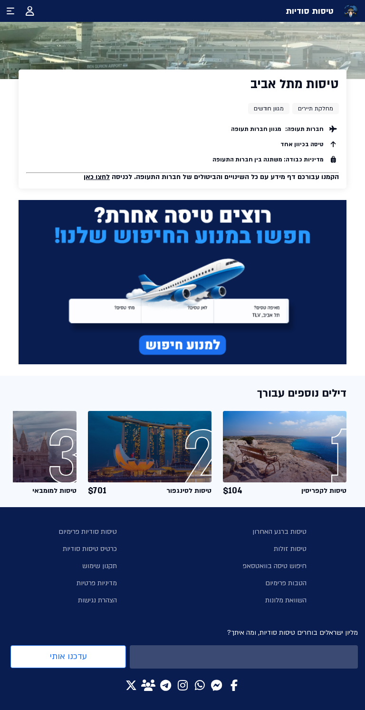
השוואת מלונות (286, 600)
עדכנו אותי (68, 656)
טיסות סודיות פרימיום (87, 531)
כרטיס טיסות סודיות (90, 548)
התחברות (30, 11)
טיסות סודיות (310, 11)
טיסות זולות (290, 548)
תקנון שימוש (99, 565)
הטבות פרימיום (286, 583)
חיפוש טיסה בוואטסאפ (275, 565)
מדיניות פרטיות (97, 583)
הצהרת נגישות (97, 600)
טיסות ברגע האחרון (279, 531)
